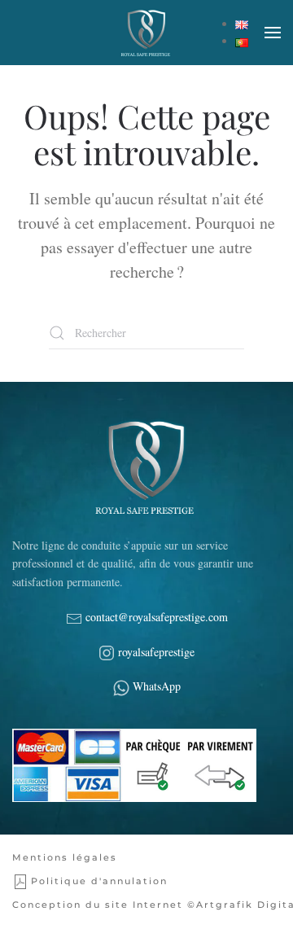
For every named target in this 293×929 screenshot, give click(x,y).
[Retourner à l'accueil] (146, 32)
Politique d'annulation (99, 881)
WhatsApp (157, 686)
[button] (273, 32)
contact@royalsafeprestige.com (155, 616)
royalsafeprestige (156, 652)
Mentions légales (64, 857)
